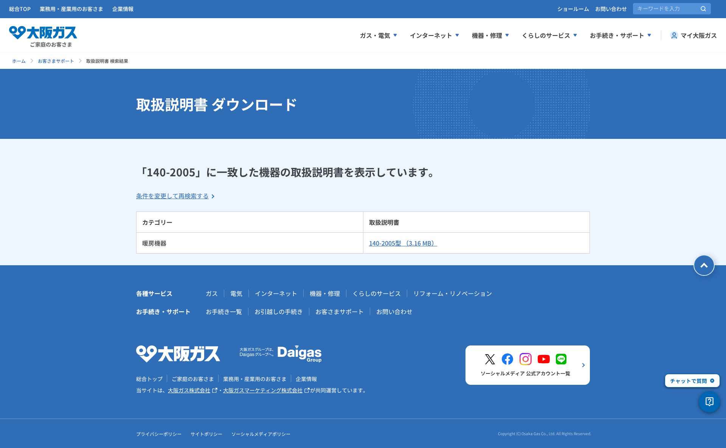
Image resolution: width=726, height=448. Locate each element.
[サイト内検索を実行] (703, 8)
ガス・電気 (375, 35)
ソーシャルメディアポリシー (260, 434)
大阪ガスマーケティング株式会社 (262, 390)
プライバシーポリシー (159, 434)
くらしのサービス (546, 35)
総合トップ (149, 379)
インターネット (431, 35)
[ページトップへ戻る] (704, 265)
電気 (236, 293)
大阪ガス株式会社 (189, 390)
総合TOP (20, 8)
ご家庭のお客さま (193, 379)
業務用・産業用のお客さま (71, 8)
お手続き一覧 (224, 311)
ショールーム (573, 8)
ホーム (19, 61)
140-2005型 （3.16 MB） (403, 242)
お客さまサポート (56, 61)
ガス (212, 293)
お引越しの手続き (278, 311)
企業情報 (122, 8)
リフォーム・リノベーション (452, 293)
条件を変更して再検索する (172, 195)
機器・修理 (487, 35)
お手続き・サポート (617, 35)
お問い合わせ (611, 8)
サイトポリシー (206, 434)
